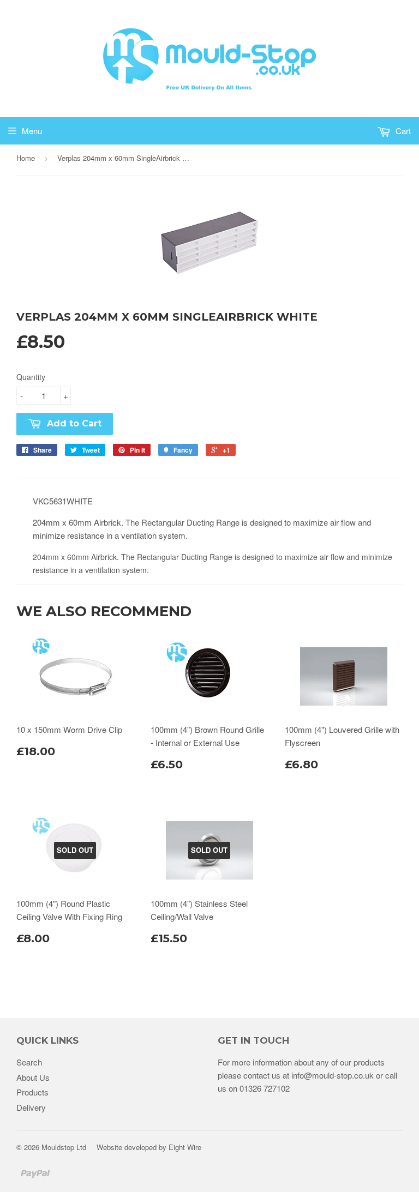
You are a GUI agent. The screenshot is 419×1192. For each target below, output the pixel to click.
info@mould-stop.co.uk (332, 1075)
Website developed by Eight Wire (149, 1147)
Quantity (30, 376)
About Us (33, 1077)
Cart (402, 130)
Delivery (31, 1107)
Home (25, 158)
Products (32, 1092)
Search (29, 1062)
